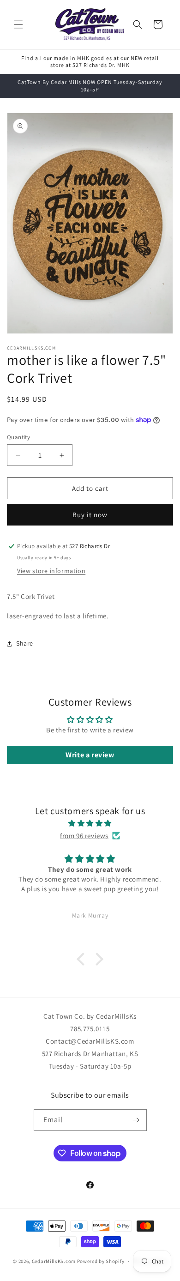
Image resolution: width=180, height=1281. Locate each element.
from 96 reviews (84, 835)
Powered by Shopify (101, 1261)
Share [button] (24, 643)
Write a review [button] (90, 755)
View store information (51, 571)
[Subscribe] (136, 1120)
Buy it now (90, 514)
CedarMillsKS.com (54, 1261)
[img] (90, 823)
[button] (18, 24)
